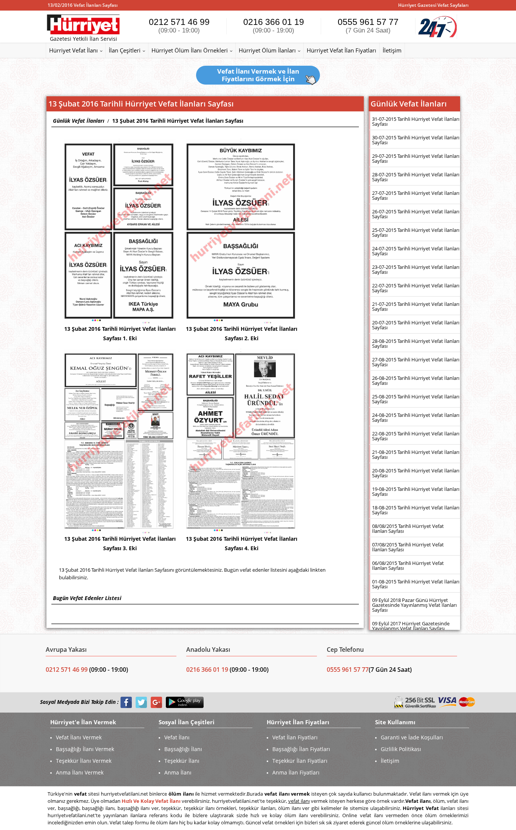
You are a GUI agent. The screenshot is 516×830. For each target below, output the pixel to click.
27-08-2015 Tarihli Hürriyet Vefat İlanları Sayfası (415, 362)
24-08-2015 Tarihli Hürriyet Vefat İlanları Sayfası (415, 417)
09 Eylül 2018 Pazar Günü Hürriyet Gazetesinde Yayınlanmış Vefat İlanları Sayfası (414, 605)
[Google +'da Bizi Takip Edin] (156, 702)
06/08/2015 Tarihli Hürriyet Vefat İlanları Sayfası (408, 565)
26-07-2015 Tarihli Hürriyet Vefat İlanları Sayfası (415, 214)
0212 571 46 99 (179, 25)
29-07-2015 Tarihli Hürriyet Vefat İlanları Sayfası (415, 158)
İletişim (392, 50)
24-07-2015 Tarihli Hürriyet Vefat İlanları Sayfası (415, 251)
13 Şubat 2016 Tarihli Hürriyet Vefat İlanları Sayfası (177, 120)
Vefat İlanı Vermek (79, 737)
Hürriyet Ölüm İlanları (267, 50)
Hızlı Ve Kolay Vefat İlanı (151, 801)
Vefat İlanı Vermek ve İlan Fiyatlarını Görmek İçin (258, 75)
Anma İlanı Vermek (80, 772)
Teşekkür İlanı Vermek (83, 760)
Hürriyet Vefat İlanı (73, 50)
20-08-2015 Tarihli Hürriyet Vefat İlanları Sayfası (415, 473)
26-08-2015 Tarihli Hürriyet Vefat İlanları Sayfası (415, 380)
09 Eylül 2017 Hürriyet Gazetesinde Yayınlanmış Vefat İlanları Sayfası (411, 626)
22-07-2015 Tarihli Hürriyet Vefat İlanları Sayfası (415, 288)
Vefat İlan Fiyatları (295, 737)
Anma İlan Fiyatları (296, 772)
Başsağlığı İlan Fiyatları (301, 749)
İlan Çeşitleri (125, 50)
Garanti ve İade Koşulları (412, 737)
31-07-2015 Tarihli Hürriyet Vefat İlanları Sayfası (415, 121)
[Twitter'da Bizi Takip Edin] (141, 702)
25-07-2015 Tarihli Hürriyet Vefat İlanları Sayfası (415, 232)
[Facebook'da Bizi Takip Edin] (126, 702)
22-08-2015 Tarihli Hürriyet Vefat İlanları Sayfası (415, 436)
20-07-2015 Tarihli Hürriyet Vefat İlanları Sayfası (415, 325)
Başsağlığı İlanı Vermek (85, 749)
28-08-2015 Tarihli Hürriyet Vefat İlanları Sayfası (415, 343)
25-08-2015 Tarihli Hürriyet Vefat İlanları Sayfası (415, 399)
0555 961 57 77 (368, 25)
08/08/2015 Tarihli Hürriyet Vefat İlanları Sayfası (408, 528)
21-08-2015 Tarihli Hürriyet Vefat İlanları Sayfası (415, 454)
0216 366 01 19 (273, 25)
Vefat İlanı (177, 737)
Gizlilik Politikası (401, 749)
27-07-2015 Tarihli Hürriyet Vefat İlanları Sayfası (415, 195)
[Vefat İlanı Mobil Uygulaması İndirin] (185, 702)
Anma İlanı (178, 772)
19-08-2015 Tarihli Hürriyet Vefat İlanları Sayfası (415, 491)
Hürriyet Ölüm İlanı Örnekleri (189, 50)
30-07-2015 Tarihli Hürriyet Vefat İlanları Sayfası (415, 140)
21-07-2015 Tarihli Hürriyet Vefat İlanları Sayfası (415, 306)
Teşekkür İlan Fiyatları (300, 760)
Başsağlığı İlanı (183, 749)
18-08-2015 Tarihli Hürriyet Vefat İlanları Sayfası (415, 510)
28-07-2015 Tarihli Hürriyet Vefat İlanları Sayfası (415, 177)
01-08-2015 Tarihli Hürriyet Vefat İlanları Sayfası (415, 584)
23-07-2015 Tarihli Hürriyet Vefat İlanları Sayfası (415, 269)
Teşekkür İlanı (181, 760)
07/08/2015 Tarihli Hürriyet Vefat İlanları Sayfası (408, 547)
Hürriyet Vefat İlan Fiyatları (341, 50)
